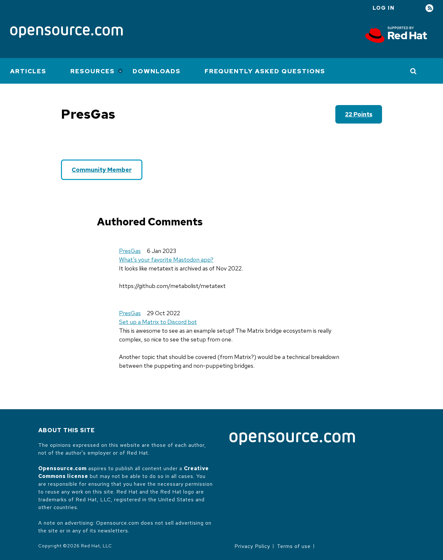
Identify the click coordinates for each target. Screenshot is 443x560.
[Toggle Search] (413, 71)
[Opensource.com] (66, 32)
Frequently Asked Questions (265, 71)
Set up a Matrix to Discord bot (158, 322)
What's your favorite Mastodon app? (166, 259)
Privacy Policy (252, 546)
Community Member (102, 169)
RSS (429, 8)
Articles (28, 71)
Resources (92, 71)
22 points (358, 114)
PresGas (130, 251)
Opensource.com (62, 468)
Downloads (157, 71)
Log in (384, 8)
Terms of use (294, 546)
